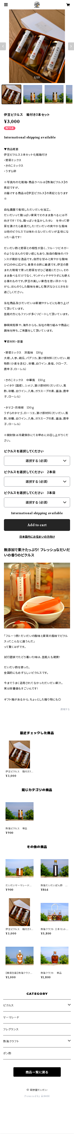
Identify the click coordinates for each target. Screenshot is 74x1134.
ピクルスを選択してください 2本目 (30, 472)
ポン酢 (7, 1053)
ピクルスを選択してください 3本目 (30, 493)
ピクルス (8, 1005)
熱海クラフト (11, 1041)
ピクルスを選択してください (24, 451)
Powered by (32, 1096)
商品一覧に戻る (37, 1072)
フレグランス (11, 1029)
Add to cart (37, 525)
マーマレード (11, 1017)
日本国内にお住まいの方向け (37, 537)
